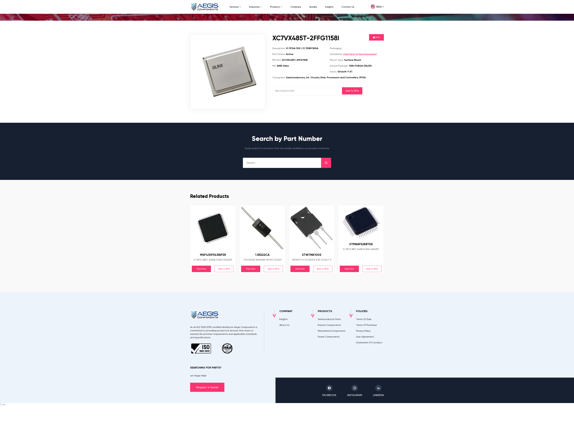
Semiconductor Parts (329, 319)
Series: (333, 71)
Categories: (279, 77)
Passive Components (329, 325)
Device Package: (339, 65)
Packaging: (336, 48)
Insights (329, 6)
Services (234, 6)
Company (295, 6)
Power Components (329, 336)
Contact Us (348, 6)
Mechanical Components (331, 330)
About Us (284, 325)
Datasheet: (336, 54)
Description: (279, 48)
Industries (254, 6)
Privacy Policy (363, 330)
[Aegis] (204, 7)
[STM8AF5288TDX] (361, 223)
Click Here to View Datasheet (360, 54)
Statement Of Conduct (369, 342)
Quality (313, 6)
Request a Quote (207, 387)
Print (377, 37)
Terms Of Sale (363, 319)
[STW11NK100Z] (311, 228)
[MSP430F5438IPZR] (213, 228)
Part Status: (278, 54)
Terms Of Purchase (366, 325)
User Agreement (365, 336)
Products (275, 6)
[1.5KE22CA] (262, 228)
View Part (201, 269)
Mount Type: (337, 60)
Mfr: (274, 65)
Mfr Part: (276, 60)
